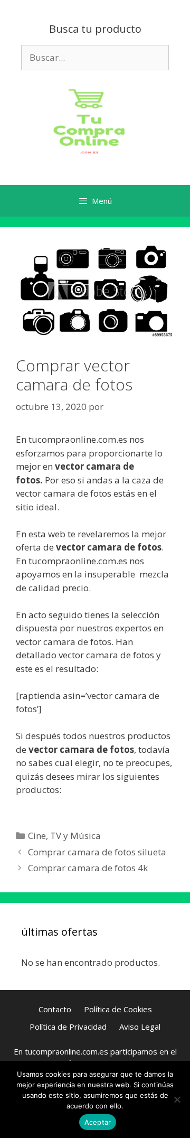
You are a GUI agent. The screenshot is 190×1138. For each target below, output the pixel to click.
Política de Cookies (118, 1009)
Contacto (55, 1009)
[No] (177, 1099)
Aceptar (97, 1122)
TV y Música (75, 835)
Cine (37, 835)
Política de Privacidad (68, 1026)
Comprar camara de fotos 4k (88, 868)
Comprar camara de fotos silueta (97, 852)
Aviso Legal (139, 1026)
